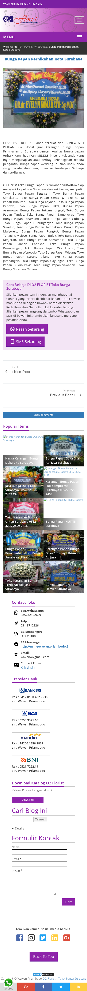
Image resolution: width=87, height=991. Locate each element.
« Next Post (21, 372)
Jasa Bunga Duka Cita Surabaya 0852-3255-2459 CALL (20, 490)
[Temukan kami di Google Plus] (66, 938)
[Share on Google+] (26, 987)
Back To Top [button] (43, 956)
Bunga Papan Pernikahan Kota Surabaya (44, 58)
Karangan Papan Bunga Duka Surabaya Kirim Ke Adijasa (63, 553)
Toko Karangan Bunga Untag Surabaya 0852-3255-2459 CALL (21, 521)
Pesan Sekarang (29, 329)
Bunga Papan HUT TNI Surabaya (61, 524)
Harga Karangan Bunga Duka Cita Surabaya (21, 460)
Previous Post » (62, 395)
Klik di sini (28, 667)
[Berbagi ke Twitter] (60, 987)
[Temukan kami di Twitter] (42, 937)
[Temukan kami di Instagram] (31, 938)
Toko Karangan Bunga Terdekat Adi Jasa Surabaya (21, 584)
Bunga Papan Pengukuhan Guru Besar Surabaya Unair (22, 553)
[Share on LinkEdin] (78, 987)
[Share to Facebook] (43, 987)
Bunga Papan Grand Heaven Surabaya (60, 587)
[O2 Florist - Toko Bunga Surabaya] (24, 20)
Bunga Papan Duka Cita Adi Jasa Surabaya (62, 460)
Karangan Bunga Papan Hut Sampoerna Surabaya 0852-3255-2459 (62, 487)
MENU (9, 36)
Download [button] (28, 799)
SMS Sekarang (28, 341)
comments (47, 415)
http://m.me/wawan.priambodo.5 (44, 646)
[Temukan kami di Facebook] (19, 937)
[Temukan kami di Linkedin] (54, 937)
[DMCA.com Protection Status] (43, 974)
